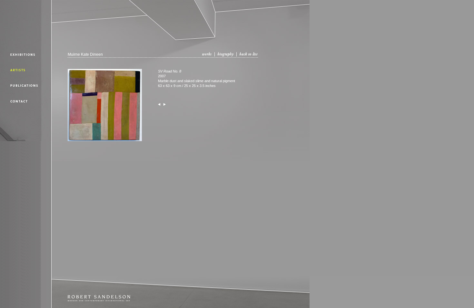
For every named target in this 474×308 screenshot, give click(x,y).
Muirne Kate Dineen (85, 54)
